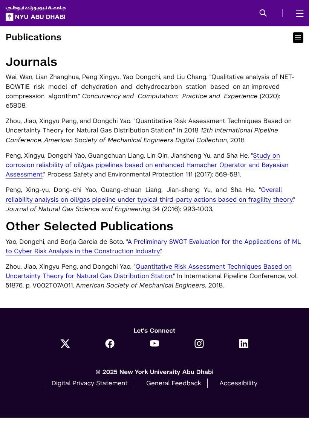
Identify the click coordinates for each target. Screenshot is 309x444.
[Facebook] (109, 344)
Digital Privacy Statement (90, 383)
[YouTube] (154, 344)
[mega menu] (297, 13)
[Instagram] (199, 344)
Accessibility (239, 383)
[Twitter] (65, 344)
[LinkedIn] (244, 344)
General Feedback (173, 383)
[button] (263, 13)
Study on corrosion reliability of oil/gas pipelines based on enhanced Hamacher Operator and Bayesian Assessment (147, 164)
